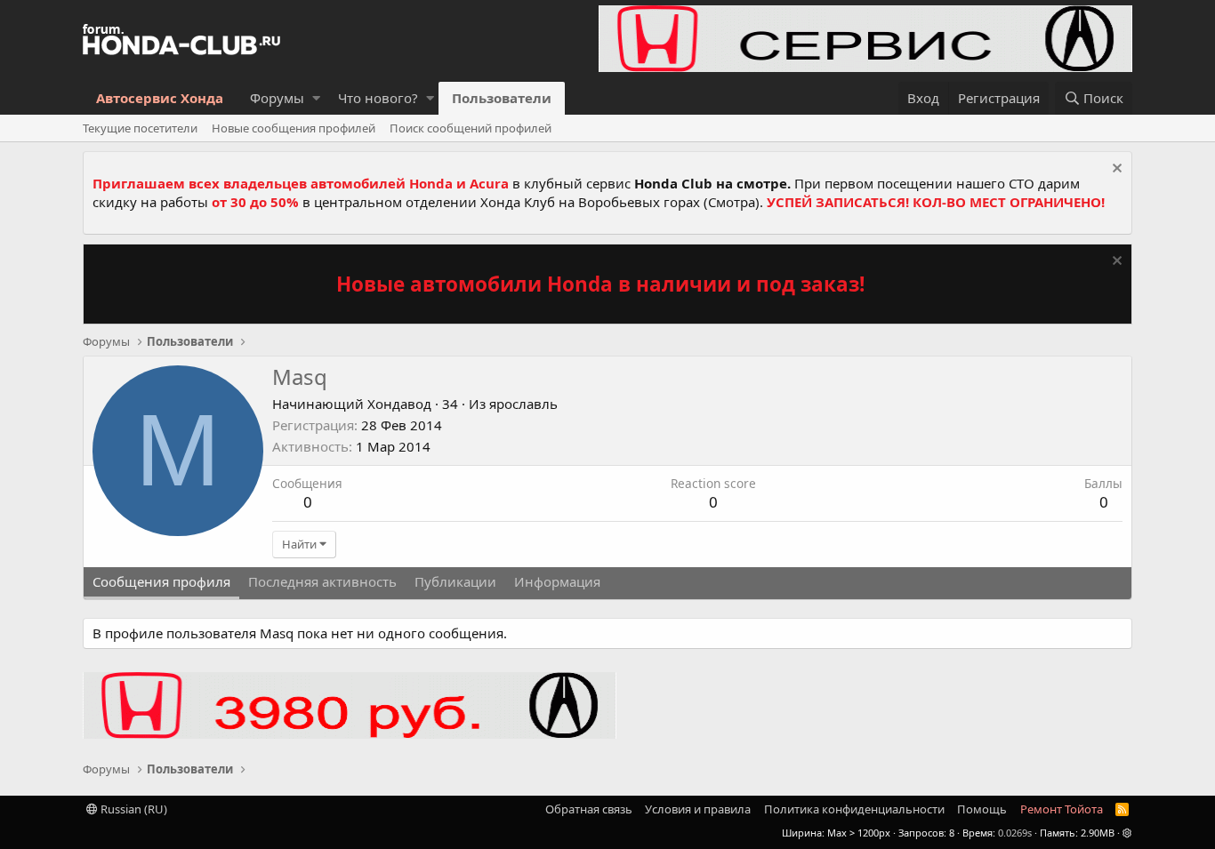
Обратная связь (588, 809)
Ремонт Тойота (1061, 809)
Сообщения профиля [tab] (161, 581)
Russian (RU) (132, 809)
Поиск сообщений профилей (470, 128)
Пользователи (501, 98)
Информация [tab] (557, 581)
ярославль (523, 403)
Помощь (982, 809)
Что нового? (378, 98)
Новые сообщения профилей (293, 128)
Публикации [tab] (455, 581)
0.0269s (1015, 832)
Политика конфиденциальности (854, 809)
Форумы (277, 98)
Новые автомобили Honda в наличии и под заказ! (600, 284)
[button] (316, 98)
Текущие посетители (140, 128)
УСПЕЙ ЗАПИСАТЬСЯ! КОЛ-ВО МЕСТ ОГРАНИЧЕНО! (936, 202)
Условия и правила (698, 809)
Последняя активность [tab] (322, 581)
